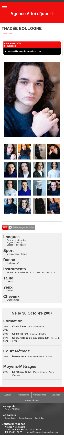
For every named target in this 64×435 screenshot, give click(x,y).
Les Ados (56, 395)
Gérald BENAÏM (12, 409)
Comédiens (23, 395)
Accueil (7, 395)
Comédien (7, 33)
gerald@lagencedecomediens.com (24, 51)
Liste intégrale (32, 400)
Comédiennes (39, 395)
